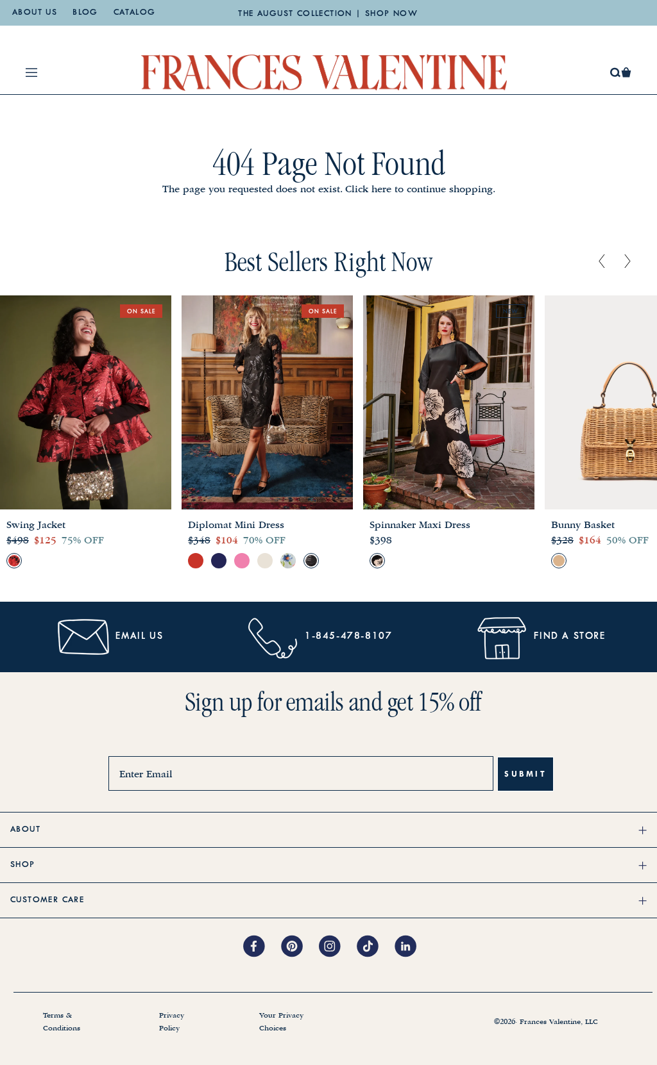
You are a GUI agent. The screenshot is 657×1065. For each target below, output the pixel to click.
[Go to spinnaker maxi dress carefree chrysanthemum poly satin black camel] (377, 560)
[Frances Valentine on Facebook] (262, 947)
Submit (525, 774)
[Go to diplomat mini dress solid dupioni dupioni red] (195, 560)
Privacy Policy (171, 1022)
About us (34, 13)
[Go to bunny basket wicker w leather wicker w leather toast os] (559, 560)
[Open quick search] (615, 72)
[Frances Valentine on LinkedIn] (409, 947)
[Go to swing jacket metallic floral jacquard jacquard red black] (14, 560)
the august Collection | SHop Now (328, 14)
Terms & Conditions (61, 1022)
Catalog (135, 13)
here (381, 189)
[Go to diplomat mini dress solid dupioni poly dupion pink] (242, 560)
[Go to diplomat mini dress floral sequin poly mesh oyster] (265, 560)
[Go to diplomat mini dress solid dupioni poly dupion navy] (218, 560)
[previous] (602, 262)
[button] (626, 72)
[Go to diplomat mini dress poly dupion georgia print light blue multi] (288, 560)
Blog (85, 13)
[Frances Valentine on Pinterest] (300, 947)
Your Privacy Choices (281, 1022)
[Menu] (31, 72)
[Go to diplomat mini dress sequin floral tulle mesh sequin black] (311, 560)
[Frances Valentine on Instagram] (338, 947)
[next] (627, 262)
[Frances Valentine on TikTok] (376, 947)
